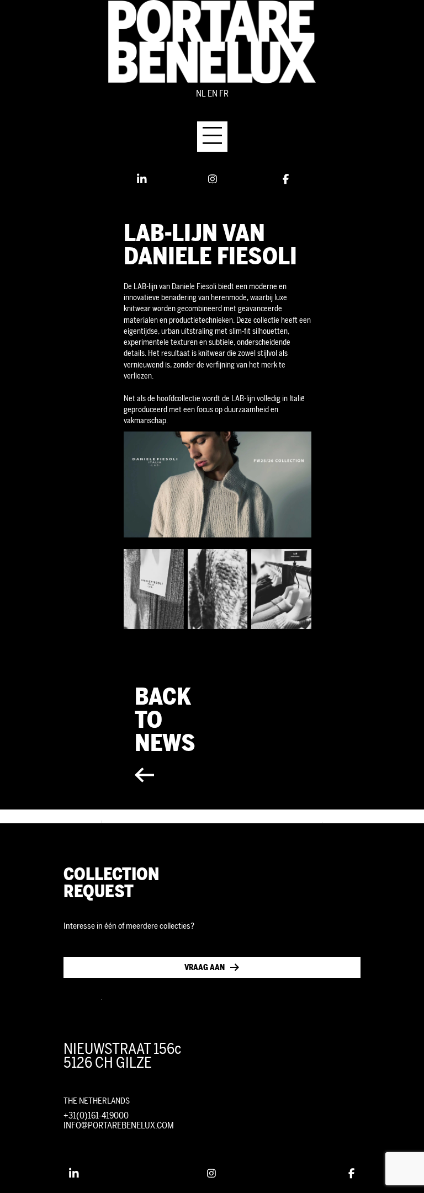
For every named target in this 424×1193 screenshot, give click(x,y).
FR (224, 93)
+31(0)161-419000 (96, 1115)
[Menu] (212, 136)
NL (201, 93)
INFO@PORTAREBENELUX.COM (118, 1125)
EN (213, 93)
